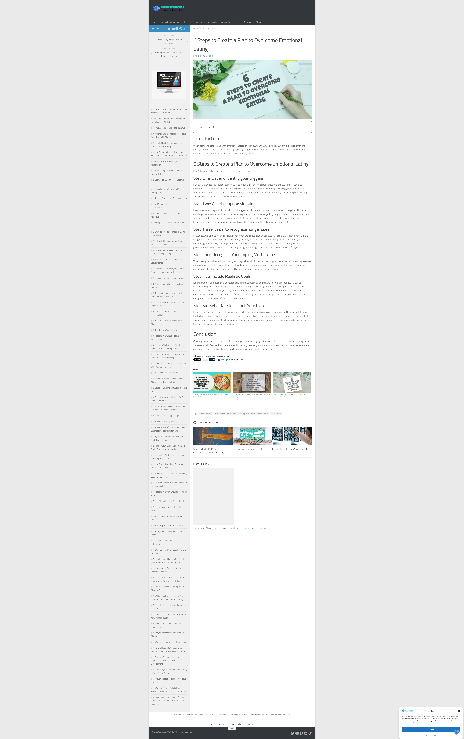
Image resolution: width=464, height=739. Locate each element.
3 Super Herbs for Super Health (247, 449)
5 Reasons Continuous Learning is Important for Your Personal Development (166, 660)
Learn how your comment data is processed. (248, 528)
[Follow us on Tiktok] (184, 28)
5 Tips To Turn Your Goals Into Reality (169, 330)
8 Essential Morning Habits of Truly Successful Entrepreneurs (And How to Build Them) (167, 700)
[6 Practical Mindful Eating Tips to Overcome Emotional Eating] (252, 382)
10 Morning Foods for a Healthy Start (169, 525)
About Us (260, 22)
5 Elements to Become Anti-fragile (168, 278)
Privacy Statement (431, 735)
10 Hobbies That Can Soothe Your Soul (170, 372)
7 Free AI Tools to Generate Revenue (169, 128)
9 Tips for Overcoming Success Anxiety (170, 198)
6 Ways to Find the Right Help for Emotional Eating (290, 394)
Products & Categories (171, 22)
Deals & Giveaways (193, 22)
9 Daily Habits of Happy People (166, 415)
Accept (431, 730)
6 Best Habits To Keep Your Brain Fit (289, 449)
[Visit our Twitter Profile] (456, 731)
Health (197, 28)
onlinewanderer (204, 56)
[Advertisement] (268, 9)
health (216, 414)
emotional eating (205, 414)
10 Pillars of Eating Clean (164, 421)
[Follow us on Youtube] (173, 28)
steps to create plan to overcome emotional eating (250, 414)
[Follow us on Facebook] (176, 28)
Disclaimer (270, 715)
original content (225, 414)
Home (155, 22)
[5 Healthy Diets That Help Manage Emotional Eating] (212, 382)
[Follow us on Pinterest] (180, 28)
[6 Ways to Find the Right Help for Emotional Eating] (292, 382)
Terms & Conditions (216, 724)
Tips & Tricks (245, 22)
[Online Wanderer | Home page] (168, 8)
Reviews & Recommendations (220, 22)
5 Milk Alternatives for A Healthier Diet (170, 501)
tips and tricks (276, 414)
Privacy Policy (236, 724)
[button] (459, 711)
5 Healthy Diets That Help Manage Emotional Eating (210, 394)
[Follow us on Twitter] (169, 28)
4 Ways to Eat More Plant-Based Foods (170, 642)
